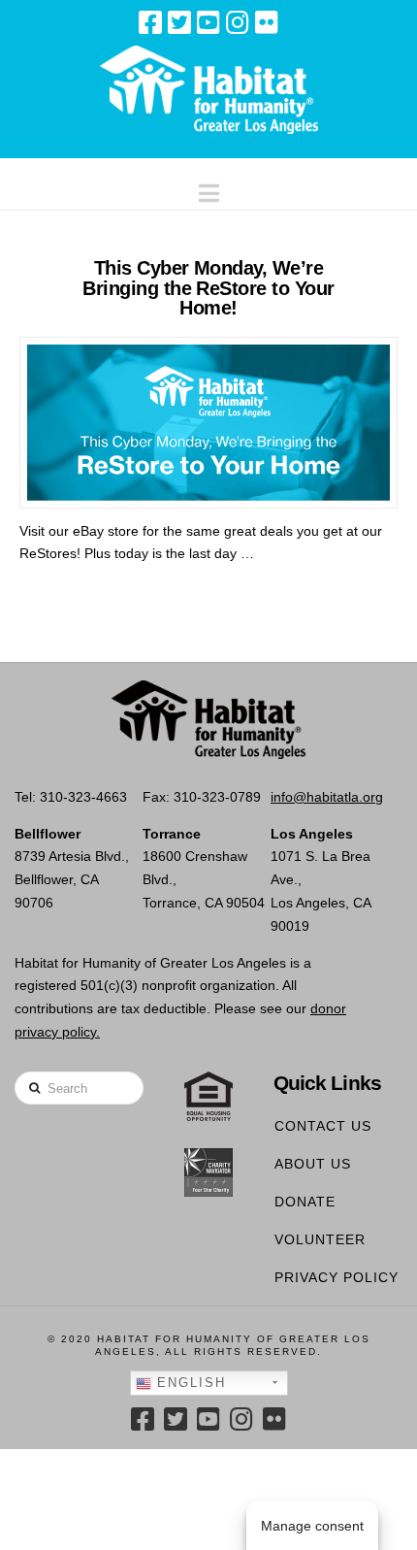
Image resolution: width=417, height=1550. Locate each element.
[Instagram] (237, 22)
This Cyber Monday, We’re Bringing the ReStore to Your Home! (208, 287)
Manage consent (312, 1526)
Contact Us (322, 1126)
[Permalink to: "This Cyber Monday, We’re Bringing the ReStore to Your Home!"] (208, 423)
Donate (305, 1201)
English (188, 1382)
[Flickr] (266, 22)
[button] (209, 189)
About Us (312, 1163)
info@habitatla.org (327, 797)
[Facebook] (150, 22)
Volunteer (320, 1239)
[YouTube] (208, 22)
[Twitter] (179, 22)
